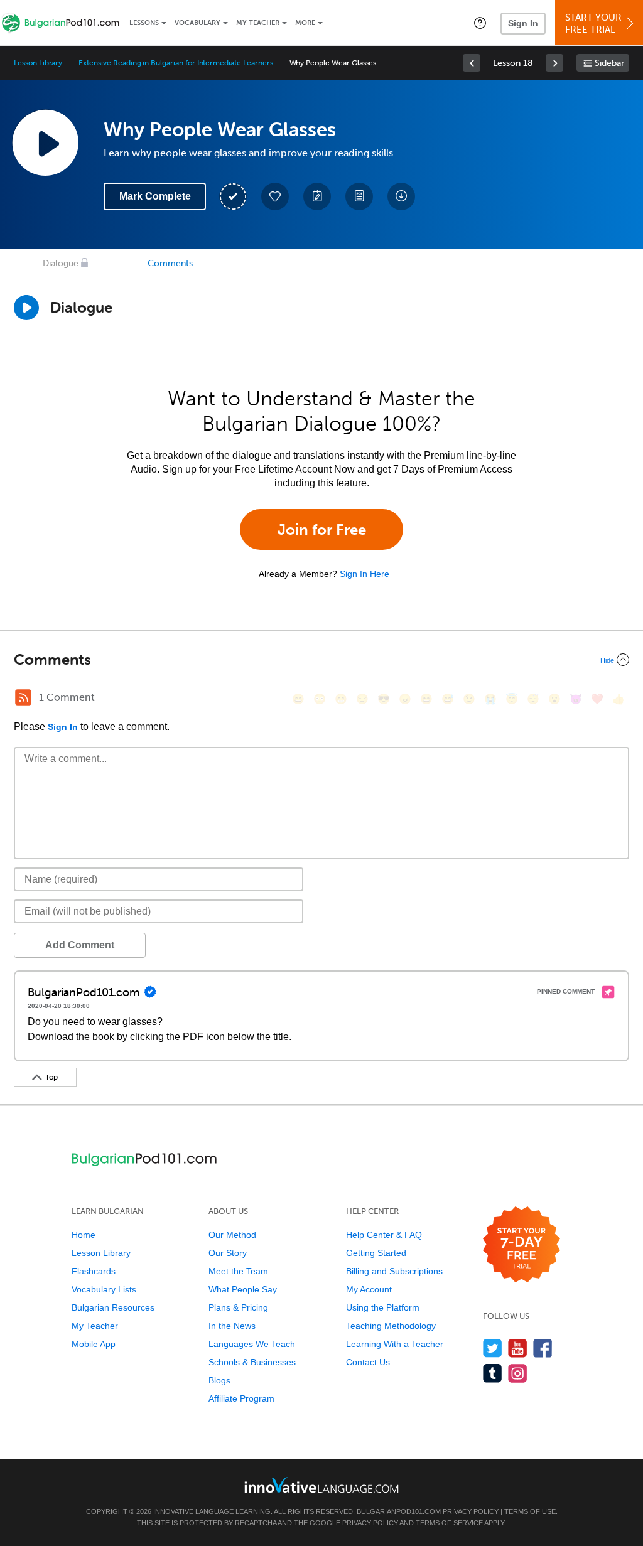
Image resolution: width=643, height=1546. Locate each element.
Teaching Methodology (391, 1326)
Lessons (144, 23)
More (305, 23)
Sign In (523, 23)
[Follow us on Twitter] (492, 1348)
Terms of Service (449, 1523)
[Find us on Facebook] (543, 1348)
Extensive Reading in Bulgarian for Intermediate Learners (175, 62)
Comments (170, 263)
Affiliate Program (241, 1398)
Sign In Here (364, 574)
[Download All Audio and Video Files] (401, 196)
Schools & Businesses (252, 1362)
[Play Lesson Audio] (45, 142)
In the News (232, 1326)
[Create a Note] (317, 196)
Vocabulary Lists (104, 1289)
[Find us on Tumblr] (492, 1373)
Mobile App (94, 1344)
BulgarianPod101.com (399, 1511)
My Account (369, 1289)
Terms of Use (530, 1511)
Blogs (219, 1380)
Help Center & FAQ (384, 1235)
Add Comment (79, 945)
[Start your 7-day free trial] (521, 1245)
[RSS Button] (23, 697)
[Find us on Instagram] (517, 1373)
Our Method (232, 1235)
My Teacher (257, 23)
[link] (471, 63)
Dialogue (60, 263)
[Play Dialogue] (26, 307)
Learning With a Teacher (394, 1344)
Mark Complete (155, 196)
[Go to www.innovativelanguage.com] (321, 1484)
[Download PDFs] (359, 196)
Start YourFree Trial (593, 23)
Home (83, 1235)
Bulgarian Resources (113, 1307)
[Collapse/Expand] (321, 659)
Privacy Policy (471, 1511)
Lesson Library (38, 62)
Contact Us (368, 1362)
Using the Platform (382, 1307)
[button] (480, 22)
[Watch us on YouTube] (517, 1348)
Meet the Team (238, 1271)
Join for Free (322, 529)
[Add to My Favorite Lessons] (275, 196)
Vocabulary (197, 23)
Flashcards (94, 1271)
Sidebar (609, 63)
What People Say (242, 1289)
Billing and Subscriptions (394, 1271)
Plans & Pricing (238, 1307)
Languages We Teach (251, 1344)
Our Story (227, 1253)
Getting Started (376, 1253)
